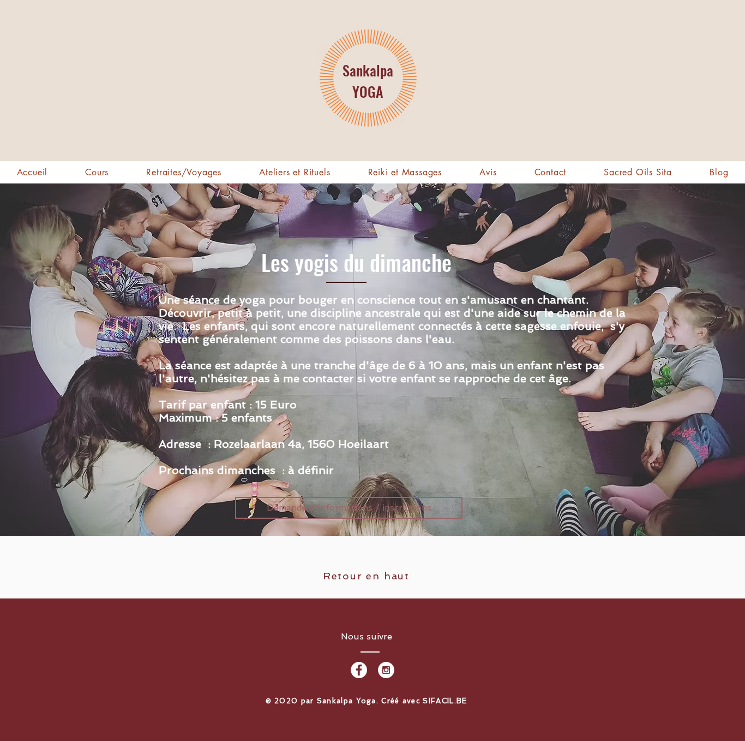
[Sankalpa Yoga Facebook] (359, 670)
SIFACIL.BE (445, 701)
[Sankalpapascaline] (386, 670)
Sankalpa (368, 70)
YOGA (367, 91)
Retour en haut (366, 576)
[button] (184, 172)
